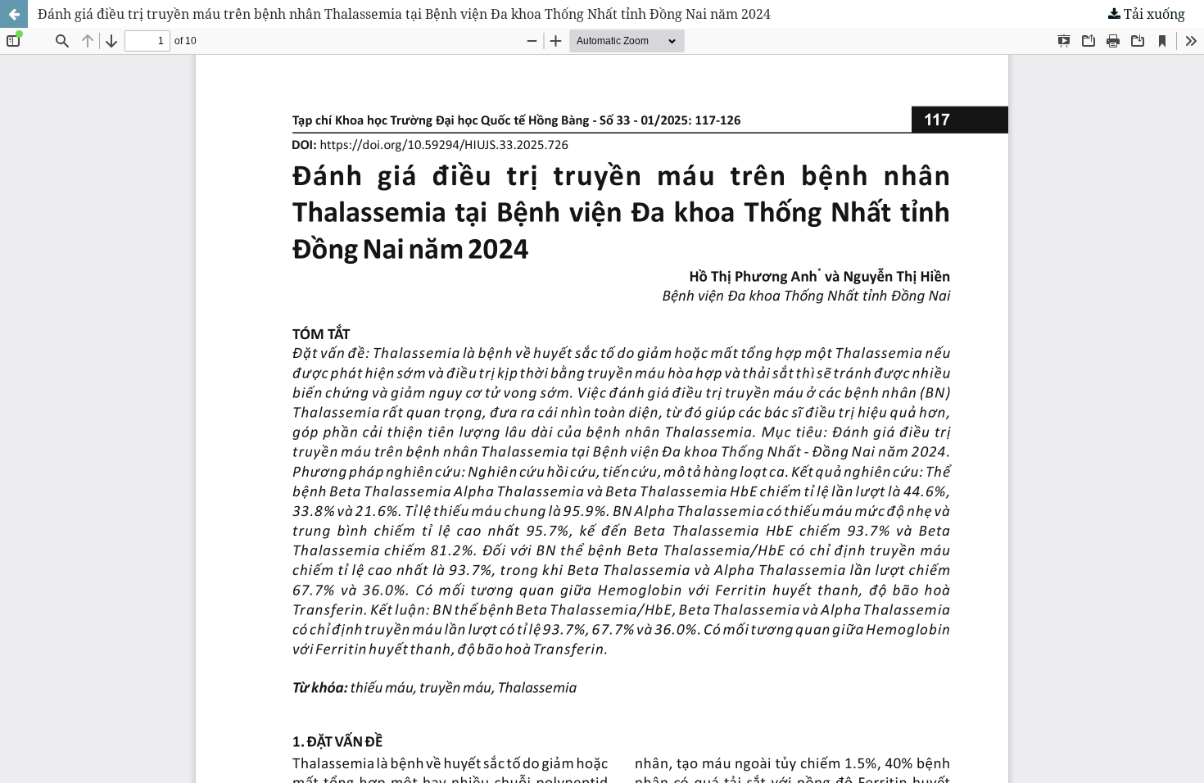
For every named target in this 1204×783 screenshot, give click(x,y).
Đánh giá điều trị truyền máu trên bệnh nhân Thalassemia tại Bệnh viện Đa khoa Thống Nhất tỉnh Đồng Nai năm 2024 (404, 14)
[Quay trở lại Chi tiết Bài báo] (14, 14)
